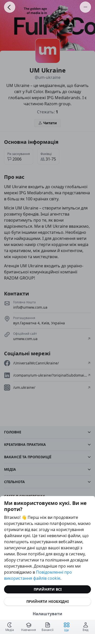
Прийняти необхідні (47, 601)
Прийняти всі (48, 589)
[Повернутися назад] (9, 7)
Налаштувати (47, 614)
